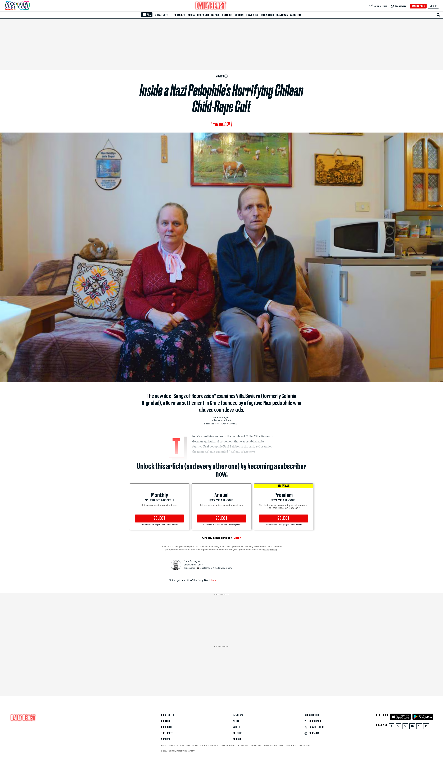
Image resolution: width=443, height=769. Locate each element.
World (236, 727)
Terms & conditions (272, 746)
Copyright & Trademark (297, 746)
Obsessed (203, 14)
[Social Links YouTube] (412, 727)
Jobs (188, 746)
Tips (182, 746)
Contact (173, 746)
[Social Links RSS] (419, 727)
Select (159, 518)
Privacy (214, 746)
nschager (190, 568)
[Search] (438, 15)
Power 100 (252, 14)
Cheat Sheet (162, 14)
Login (237, 537)
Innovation (267, 14)
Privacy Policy (270, 549)
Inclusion (256, 746)
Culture (237, 733)
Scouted (295, 14)
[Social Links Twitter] (398, 727)
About (164, 746)
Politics (227, 14)
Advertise (197, 746)
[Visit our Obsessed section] (28, 6)
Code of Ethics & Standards (235, 746)
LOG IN (433, 6)
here (213, 580)
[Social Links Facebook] (391, 727)
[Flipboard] (426, 727)
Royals (215, 14)
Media (191, 14)
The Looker (179, 14)
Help (206, 746)
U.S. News (282, 14)
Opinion (238, 14)
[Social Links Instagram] (405, 727)
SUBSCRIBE (418, 6)
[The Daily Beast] (210, 6)
